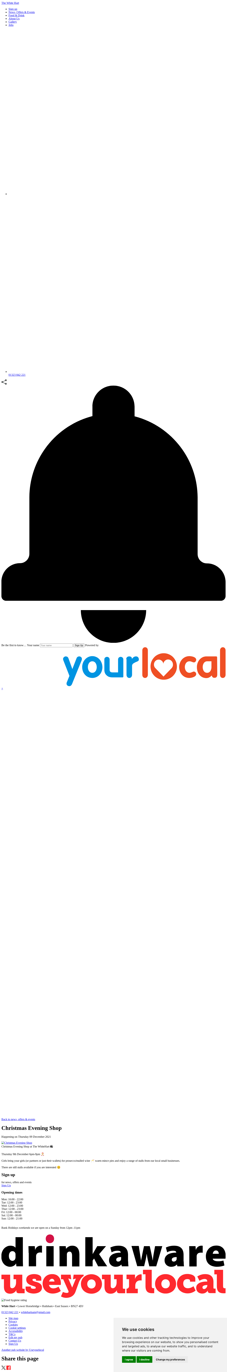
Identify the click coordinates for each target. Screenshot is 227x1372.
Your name (33, 645)
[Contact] (117, 193)
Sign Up (79, 645)
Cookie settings (17, 1327)
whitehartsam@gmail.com (35, 1312)
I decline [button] (144, 1359)
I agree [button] (129, 1359)
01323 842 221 (9, 1312)
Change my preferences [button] (170, 1359)
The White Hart (10, 2)
